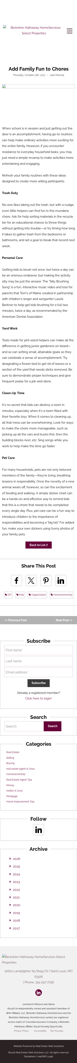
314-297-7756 (44, 982)
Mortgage (11, 796)
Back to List (38, 545)
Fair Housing (56, 1031)
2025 (16, 866)
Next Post (62, 620)
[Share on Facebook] (16, 580)
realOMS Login (45, 1056)
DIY (9, 594)
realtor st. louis (14, 790)
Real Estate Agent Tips (19, 779)
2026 (16, 859)
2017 (16, 928)
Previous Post (17, 620)
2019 (16, 913)
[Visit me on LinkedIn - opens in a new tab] (38, 829)
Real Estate (12, 752)
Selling (10, 757)
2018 (16, 920)
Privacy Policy (21, 1031)
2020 (16, 905)
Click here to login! (38, 698)
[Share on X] (31, 580)
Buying (10, 763)
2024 (16, 874)
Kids (21, 594)
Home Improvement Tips (20, 801)
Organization (38, 594)
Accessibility (40, 1031)
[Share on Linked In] (60, 580)
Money (10, 785)
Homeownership (62, 594)
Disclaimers (30, 1056)
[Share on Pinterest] (46, 580)
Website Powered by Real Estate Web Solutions (39, 1046)
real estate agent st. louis (20, 768)
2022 (16, 890)
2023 (16, 882)
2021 (16, 897)
